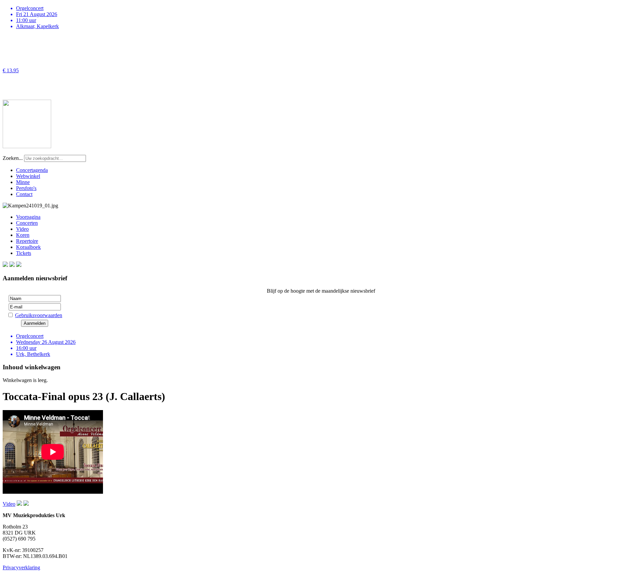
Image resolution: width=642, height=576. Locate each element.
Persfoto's (26, 188)
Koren (22, 235)
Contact (24, 194)
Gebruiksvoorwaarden (38, 315)
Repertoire (27, 241)
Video (22, 229)
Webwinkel (28, 176)
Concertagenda (32, 170)
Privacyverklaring (21, 567)
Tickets (23, 253)
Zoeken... (13, 158)
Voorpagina (28, 217)
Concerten (27, 223)
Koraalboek (28, 247)
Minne (23, 182)
